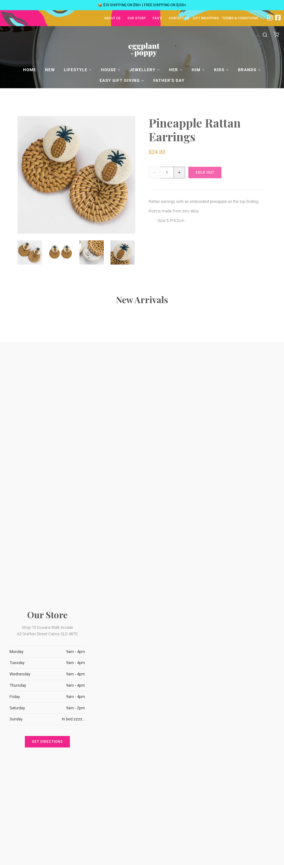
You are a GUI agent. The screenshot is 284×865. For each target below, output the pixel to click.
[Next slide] (128, 252)
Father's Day (169, 80)
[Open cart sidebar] (276, 34)
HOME (29, 69)
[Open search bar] (265, 35)
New (50, 69)
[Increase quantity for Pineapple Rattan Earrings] (179, 172)
